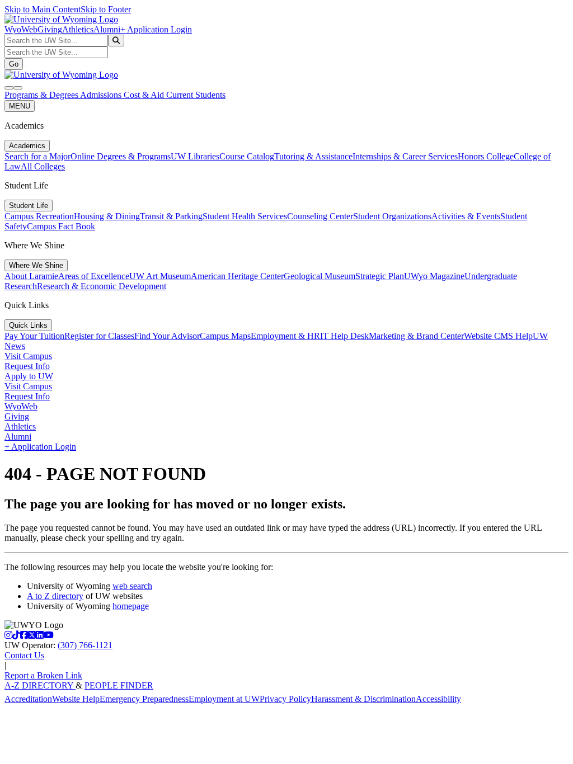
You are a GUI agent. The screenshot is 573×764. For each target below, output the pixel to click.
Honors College (486, 156)
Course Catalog (246, 156)
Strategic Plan (379, 276)
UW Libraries (195, 156)
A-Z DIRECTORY (40, 685)
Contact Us (24, 655)
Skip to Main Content (42, 9)
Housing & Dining (107, 216)
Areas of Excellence (93, 276)
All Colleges (43, 166)
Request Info (27, 366)
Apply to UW (28, 376)
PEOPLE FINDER (118, 685)
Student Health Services (245, 216)
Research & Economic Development (101, 286)
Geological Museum (319, 276)
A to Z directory (55, 596)
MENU (19, 106)
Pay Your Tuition (34, 336)
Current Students (196, 95)
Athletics (77, 29)
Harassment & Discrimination (363, 699)
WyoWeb (20, 29)
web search (132, 586)
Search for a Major (37, 156)
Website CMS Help (498, 336)
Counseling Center (320, 216)
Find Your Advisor (167, 336)
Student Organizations (392, 216)
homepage (130, 606)
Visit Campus (28, 356)
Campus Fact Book (61, 226)
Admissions (102, 95)
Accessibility (438, 699)
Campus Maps (225, 336)
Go (13, 64)
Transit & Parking (171, 216)
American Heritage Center (237, 276)
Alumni (106, 29)
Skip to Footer (106, 9)
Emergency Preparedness (144, 699)
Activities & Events (465, 216)
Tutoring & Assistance (313, 156)
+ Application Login (156, 29)
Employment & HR (285, 336)
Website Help (76, 699)
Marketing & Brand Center (416, 336)
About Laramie (31, 276)
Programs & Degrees (42, 95)
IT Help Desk (344, 336)
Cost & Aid (145, 95)
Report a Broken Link (43, 675)
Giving (49, 29)
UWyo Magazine (434, 276)
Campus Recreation (39, 216)
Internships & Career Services (405, 156)
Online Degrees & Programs (121, 156)
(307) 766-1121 (85, 645)
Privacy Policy (285, 699)
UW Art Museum (160, 276)
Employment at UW (224, 699)
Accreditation (28, 699)
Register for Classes (99, 336)
